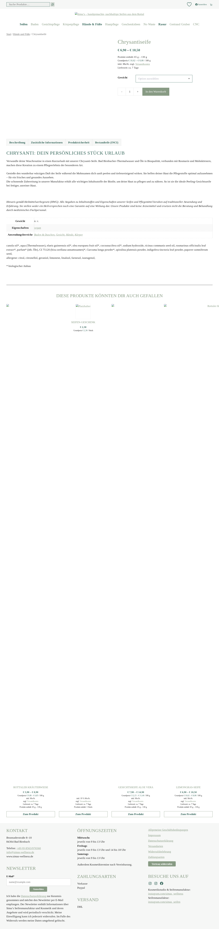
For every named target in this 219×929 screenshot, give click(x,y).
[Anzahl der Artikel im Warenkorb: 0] (211, 4)
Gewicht (122, 77)
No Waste (149, 24)
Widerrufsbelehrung (159, 851)
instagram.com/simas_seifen (164, 901)
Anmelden (38, 889)
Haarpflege (111, 24)
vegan (37, 227)
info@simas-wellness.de (20, 852)
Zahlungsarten (156, 857)
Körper (79, 234)
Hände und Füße (21, 34)
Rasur (162, 24)
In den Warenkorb (156, 91)
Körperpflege (71, 24)
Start (8, 34)
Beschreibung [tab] (17, 142)
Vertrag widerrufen (162, 864)
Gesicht (60, 234)
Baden (35, 24)
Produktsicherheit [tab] (78, 142)
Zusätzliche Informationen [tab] (47, 142)
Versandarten (155, 846)
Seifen (24, 24)
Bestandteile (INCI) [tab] (106, 142)
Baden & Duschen (44, 234)
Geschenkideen (131, 24)
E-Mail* (10, 876)
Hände (69, 234)
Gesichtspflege (51, 24)
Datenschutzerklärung (33, 896)
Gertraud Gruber (180, 24)
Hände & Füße (92, 24)
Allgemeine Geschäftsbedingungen (168, 829)
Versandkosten (142, 64)
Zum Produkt (30, 814)
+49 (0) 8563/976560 (29, 848)
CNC (196, 24)
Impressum (154, 835)
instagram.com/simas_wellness (165, 893)
